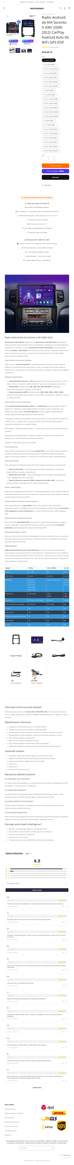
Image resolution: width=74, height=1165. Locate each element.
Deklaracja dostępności (12, 1122)
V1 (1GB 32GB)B (49, 90)
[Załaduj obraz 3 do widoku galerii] (23, 50)
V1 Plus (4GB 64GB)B (50, 108)
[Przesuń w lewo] (7, 50)
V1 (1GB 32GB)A (49, 60)
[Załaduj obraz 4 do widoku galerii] (29, 50)
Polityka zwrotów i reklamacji (14, 1113)
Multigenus (31, 1160)
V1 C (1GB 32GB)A (49, 64)
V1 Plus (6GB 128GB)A (51, 82)
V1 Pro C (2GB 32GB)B (51, 99)
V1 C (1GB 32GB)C (49, 125)
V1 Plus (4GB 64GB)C (50, 142)
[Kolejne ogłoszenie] (70, 2)
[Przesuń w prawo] (35, 50)
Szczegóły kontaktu (11, 1130)
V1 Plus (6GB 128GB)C (51, 146)
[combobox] (66, 883)
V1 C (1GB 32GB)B (49, 95)
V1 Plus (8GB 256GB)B (51, 116)
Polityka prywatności (11, 1126)
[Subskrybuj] (52, 1148)
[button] (4, 8)
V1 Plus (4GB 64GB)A (50, 77)
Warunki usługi (9, 1117)
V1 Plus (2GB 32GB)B (50, 103)
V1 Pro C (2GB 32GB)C (51, 129)
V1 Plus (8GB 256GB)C (51, 151)
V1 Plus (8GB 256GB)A (51, 86)
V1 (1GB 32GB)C (49, 120)
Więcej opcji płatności (55, 177)
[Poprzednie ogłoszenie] (4, 2)
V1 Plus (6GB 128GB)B (51, 112)
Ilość (43, 155)
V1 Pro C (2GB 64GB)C (51, 133)
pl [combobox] (29, 853)
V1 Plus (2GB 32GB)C (50, 138)
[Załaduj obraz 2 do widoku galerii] (17, 50)
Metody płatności (10, 1109)
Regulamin (8, 1135)
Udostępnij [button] (47, 185)
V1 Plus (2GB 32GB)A (50, 73)
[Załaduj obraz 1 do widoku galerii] (12, 50)
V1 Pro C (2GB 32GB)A (51, 69)
